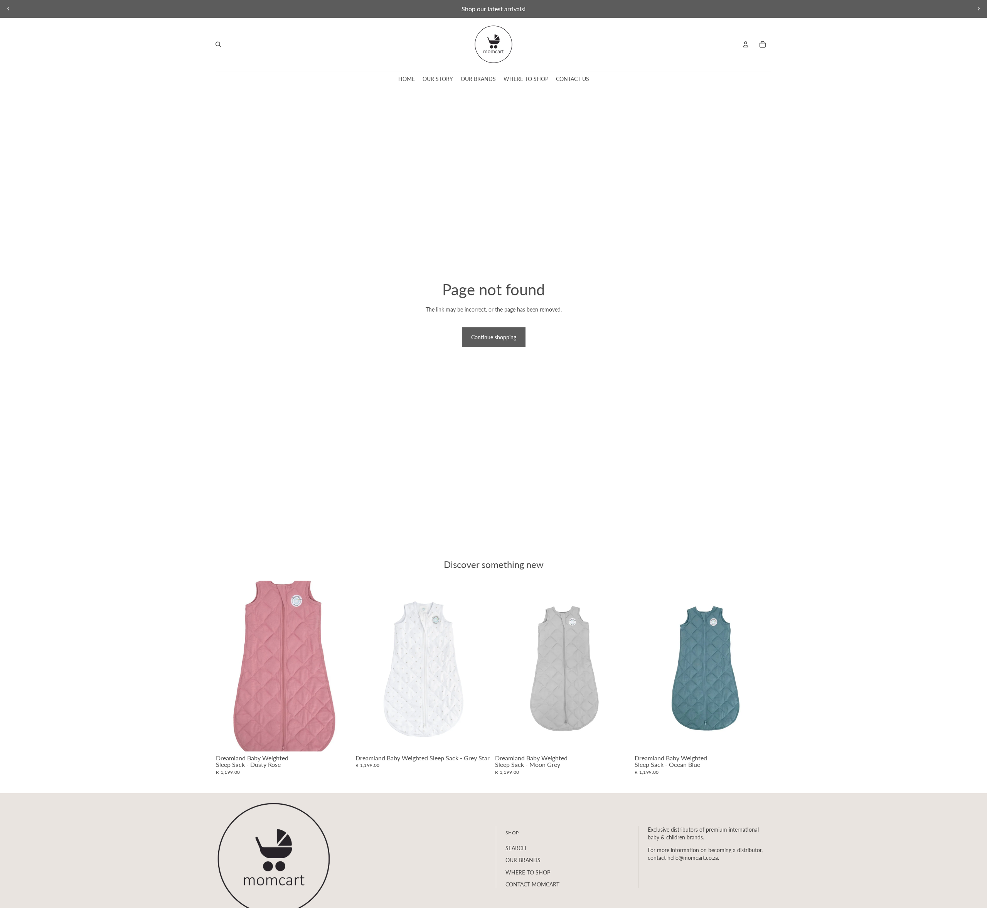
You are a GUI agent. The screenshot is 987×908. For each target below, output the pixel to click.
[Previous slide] (8, 8)
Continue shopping (493, 337)
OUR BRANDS (523, 860)
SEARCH (515, 848)
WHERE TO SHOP (527, 872)
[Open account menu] (745, 44)
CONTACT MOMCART (532, 884)
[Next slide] (978, 8)
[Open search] (218, 44)
